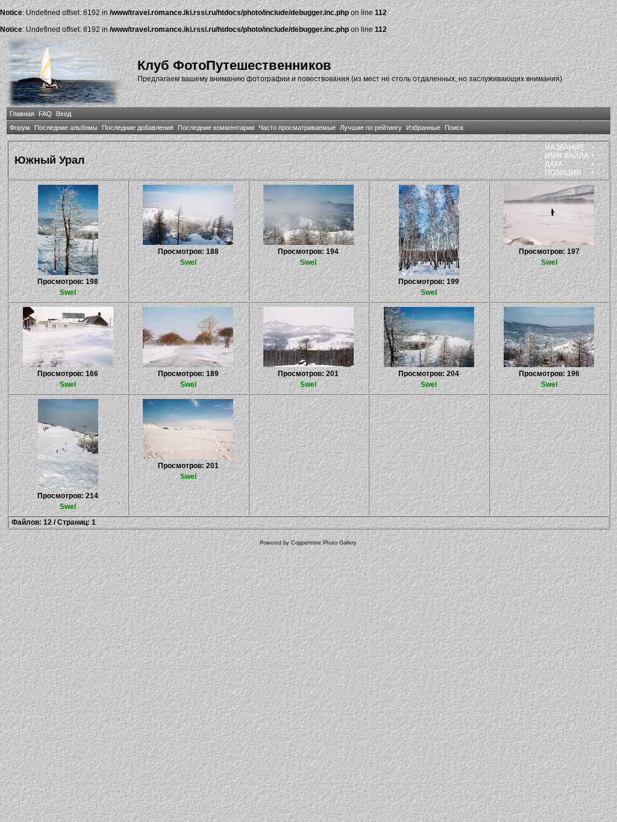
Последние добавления (138, 127)
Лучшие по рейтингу (371, 127)
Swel (68, 292)
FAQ (45, 113)
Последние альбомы (66, 127)
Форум (20, 127)
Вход (63, 113)
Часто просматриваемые (297, 127)
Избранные (423, 127)
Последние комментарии (216, 127)
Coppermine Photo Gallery (324, 543)
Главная (22, 113)
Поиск (454, 127)
